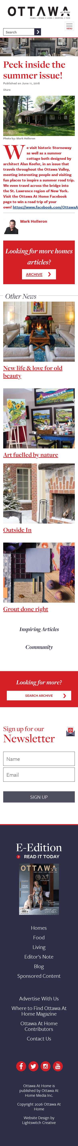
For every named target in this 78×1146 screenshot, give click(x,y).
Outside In (17, 530)
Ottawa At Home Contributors (39, 1026)
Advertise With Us (39, 998)
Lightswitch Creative (39, 1122)
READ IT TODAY (41, 856)
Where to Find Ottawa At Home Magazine (39, 1010)
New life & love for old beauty (32, 372)
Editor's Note (38, 956)
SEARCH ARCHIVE (39, 695)
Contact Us (39, 1038)
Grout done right (25, 609)
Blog (39, 966)
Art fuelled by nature (30, 454)
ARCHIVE (34, 274)
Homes (39, 927)
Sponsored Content (39, 976)
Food (39, 937)
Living (39, 947)
